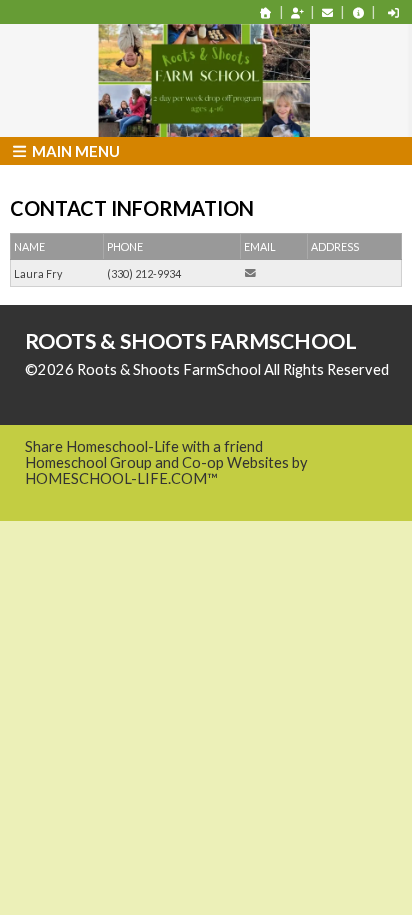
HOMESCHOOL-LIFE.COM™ (121, 478)
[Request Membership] (297, 12)
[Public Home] (266, 12)
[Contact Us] (328, 12)
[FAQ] (358, 12)
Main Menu (74, 151)
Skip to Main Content (109, 385)
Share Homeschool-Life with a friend (144, 446)
